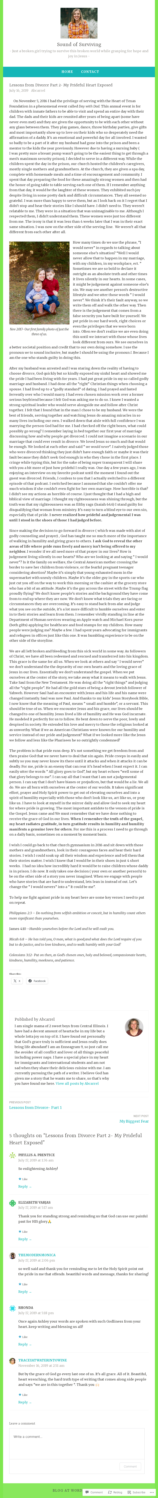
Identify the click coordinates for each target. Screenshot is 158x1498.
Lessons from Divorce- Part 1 (35, 1105)
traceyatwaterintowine (42, 1360)
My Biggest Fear (134, 1119)
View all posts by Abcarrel (77, 1083)
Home (67, 72)
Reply (23, 1186)
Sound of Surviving (79, 45)
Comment (130, 1466)
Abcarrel (38, 90)
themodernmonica (37, 1255)
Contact (90, 72)
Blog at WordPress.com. (79, 1490)
